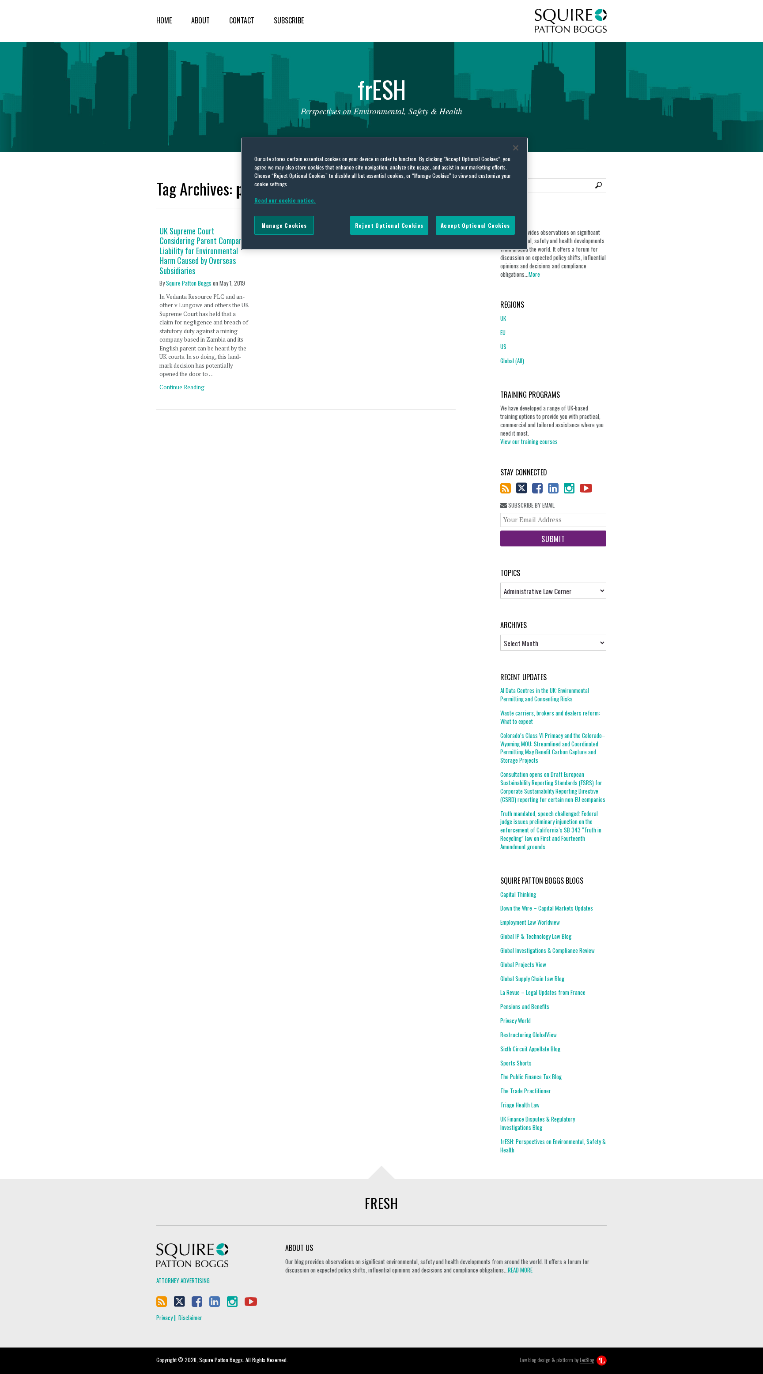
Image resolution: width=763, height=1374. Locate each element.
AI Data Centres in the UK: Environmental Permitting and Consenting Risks (544, 694)
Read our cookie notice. (285, 200)
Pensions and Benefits (524, 1006)
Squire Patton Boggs (571, 21)
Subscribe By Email (531, 505)
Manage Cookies (284, 225)
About (200, 20)
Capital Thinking (518, 894)
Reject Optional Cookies (389, 225)
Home (164, 20)
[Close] (515, 148)
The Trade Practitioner (525, 1090)
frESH (381, 1203)
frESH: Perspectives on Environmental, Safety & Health (553, 1145)
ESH (382, 91)
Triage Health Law (520, 1104)
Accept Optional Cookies (475, 225)
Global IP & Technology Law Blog (535, 936)
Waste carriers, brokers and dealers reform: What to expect (550, 717)
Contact (241, 20)
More (534, 274)
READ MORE (520, 1269)
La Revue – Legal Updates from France (542, 992)
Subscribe (289, 20)
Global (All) (512, 360)
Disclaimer (190, 1317)
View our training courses (529, 441)
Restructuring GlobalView (528, 1034)
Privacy (164, 1317)
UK (503, 318)
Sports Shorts (516, 1062)
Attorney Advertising (183, 1280)
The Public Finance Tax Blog (531, 1076)
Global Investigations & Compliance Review (547, 950)
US (503, 346)
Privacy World (515, 1020)
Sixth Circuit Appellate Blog (530, 1048)
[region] (384, 193)
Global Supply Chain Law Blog (532, 978)
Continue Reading (181, 387)
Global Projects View (523, 964)
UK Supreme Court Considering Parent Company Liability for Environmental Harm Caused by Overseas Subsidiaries (202, 251)
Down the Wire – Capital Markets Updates (546, 907)
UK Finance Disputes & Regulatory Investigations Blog (537, 1123)
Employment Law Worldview (530, 922)
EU (503, 332)
